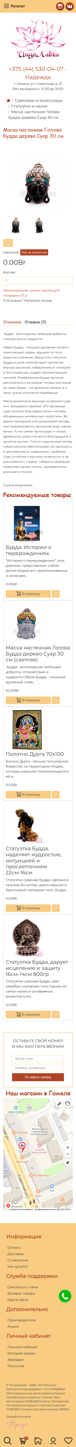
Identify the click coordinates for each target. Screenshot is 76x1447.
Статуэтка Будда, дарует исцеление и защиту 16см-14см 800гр (37, 968)
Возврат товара (21, 1293)
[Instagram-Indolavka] (59, 5)
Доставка (15, 1254)
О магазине (17, 1260)
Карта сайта (17, 1300)
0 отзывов (12, 301)
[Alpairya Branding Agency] (16, 1424)
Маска (8, 401)
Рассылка (15, 1366)
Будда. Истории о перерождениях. (28, 550)
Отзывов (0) (35, 321)
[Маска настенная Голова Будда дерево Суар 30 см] (38, 184)
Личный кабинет (22, 1347)
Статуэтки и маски (29, 106)
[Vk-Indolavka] (68, 5)
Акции (13, 1326)
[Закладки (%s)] (68, 1440)
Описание (12, 321)
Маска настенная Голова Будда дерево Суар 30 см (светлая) (38, 654)
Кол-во (9, 272)
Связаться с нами (22, 1287)
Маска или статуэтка (50, 357)
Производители (21, 1320)
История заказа (21, 1353)
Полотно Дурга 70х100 (35, 754)
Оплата (13, 1248)
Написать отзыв (38, 301)
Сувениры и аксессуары (38, 100)
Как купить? (17, 1267)
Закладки (15, 1360)
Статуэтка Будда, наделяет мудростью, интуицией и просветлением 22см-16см (34, 860)
